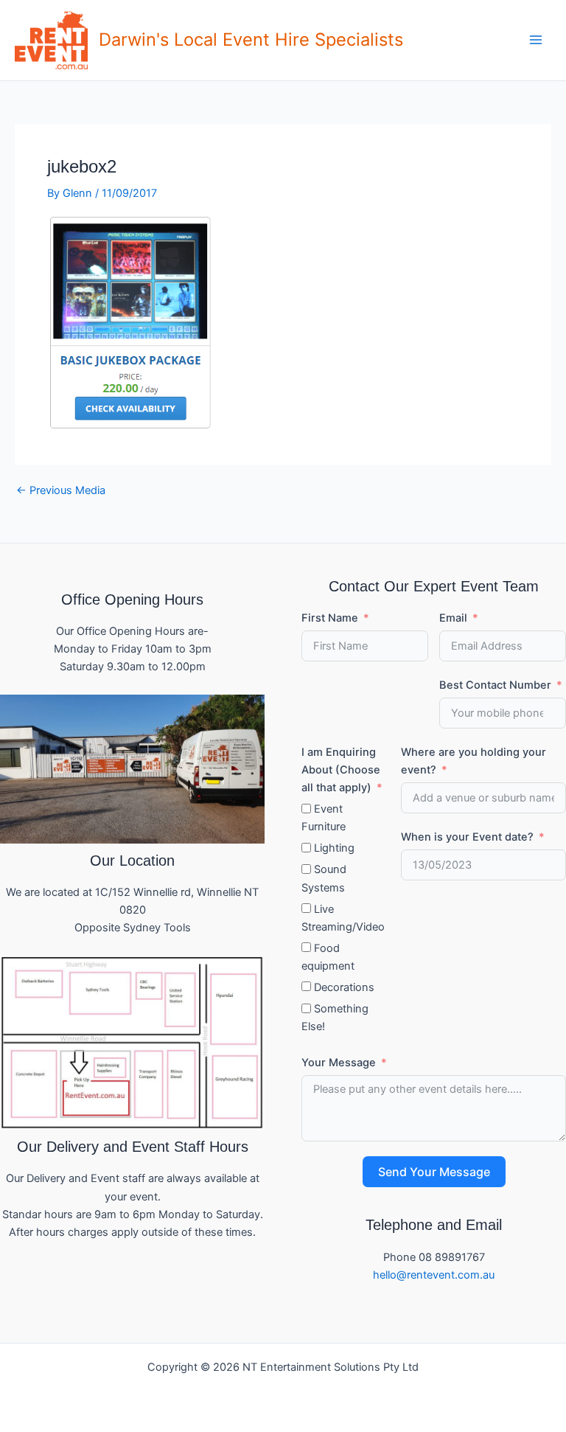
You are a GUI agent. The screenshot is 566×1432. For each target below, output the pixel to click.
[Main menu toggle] (535, 39)
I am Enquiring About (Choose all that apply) (340, 769)
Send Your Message (434, 1171)
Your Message (338, 1062)
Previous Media (60, 490)
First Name (329, 618)
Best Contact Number (495, 685)
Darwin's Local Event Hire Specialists (251, 39)
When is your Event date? (467, 837)
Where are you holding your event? (473, 760)
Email (453, 618)
